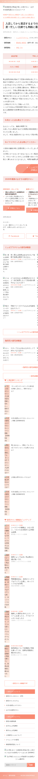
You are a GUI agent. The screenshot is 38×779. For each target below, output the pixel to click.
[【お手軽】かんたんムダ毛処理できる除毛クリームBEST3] (20, 759)
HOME (5, 14)
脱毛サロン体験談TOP (20, 683)
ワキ (21, 48)
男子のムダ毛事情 (11, 730)
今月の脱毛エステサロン (14, 705)
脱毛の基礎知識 (11, 721)
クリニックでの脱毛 (12, 740)
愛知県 (18, 43)
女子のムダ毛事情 (11, 726)
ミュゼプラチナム (22, 38)
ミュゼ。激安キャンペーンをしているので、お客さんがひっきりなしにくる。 (15, 227)
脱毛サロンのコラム (12, 701)
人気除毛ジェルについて (14, 735)
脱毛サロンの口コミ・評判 (14, 696)
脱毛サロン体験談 (14, 14)
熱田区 (24, 43)
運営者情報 (12, 775)
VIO (17, 48)
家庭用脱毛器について (13, 744)
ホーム (5, 775)
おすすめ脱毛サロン (12, 710)
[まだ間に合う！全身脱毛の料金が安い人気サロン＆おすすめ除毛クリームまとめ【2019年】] (20, 752)
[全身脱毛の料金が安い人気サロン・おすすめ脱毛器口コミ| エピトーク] (19, 10)
